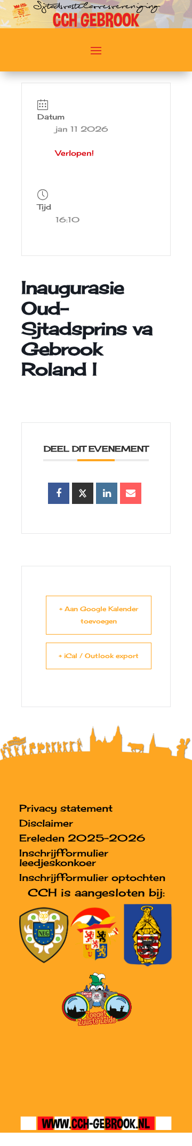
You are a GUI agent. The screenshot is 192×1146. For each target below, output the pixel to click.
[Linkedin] (106, 493)
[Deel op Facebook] (58, 493)
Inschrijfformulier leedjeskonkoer (63, 857)
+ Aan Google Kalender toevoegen (98, 615)
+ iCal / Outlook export (99, 656)
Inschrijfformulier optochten (92, 877)
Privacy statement (66, 808)
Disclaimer (46, 823)
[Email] (130, 493)
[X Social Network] (82, 493)
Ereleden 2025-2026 (82, 838)
